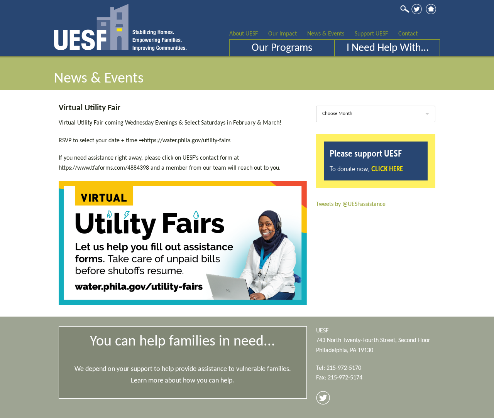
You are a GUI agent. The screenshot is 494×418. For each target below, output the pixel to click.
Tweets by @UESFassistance (351, 204)
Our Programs (282, 48)
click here (387, 169)
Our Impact (282, 34)
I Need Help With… (387, 48)
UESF (120, 25)
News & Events (325, 34)
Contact (408, 34)
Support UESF (371, 34)
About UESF (243, 34)
